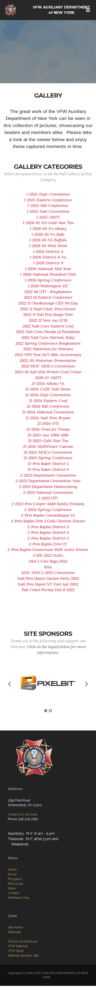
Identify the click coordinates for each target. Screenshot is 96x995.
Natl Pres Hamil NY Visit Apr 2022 (48, 584)
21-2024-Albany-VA (48, 383)
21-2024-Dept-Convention (48, 394)
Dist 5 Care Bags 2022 (48, 561)
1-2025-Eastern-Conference (48, 200)
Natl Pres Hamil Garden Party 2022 (48, 578)
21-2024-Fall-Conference (48, 406)
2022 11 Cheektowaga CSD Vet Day (48, 303)
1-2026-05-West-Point (48, 245)
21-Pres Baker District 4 (48, 469)
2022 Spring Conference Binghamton (48, 343)
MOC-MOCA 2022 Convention (48, 572)
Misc (48, 567)
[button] (9, 684)
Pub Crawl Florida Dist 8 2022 (48, 589)
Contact (13, 893)
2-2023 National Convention (48, 492)
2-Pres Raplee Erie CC (48, 544)
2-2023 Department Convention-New (48, 480)
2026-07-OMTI (48, 377)
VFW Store (16, 951)
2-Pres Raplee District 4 (48, 532)
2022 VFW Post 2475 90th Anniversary (48, 354)
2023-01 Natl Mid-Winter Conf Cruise (48, 371)
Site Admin (15, 927)
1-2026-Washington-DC (48, 286)
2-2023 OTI (48, 498)
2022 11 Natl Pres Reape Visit (48, 314)
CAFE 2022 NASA (48, 555)
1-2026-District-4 (48, 251)
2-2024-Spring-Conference (48, 509)
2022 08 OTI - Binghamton (48, 291)
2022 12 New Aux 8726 (48, 320)
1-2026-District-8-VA (48, 257)
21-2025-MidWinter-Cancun (48, 446)
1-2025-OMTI (48, 217)
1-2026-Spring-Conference (48, 280)
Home (12, 869)
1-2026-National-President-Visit (48, 274)
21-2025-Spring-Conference (48, 457)
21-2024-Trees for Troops (48, 429)
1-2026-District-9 (48, 263)
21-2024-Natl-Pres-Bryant (48, 417)
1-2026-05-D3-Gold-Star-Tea (48, 222)
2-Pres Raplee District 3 (48, 526)
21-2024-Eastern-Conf (48, 400)
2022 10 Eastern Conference (48, 297)
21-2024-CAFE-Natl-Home (48, 389)
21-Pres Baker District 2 (48, 463)
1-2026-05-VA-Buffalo (48, 240)
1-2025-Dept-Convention (48, 194)
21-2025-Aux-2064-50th (48, 435)
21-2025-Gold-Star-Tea (48, 440)
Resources (15, 883)
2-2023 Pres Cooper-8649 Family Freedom (48, 503)
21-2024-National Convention (48, 412)
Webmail (14, 932)
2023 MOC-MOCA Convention (48, 366)
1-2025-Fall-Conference (48, 205)
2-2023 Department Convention (48, 475)
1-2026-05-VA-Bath (48, 234)
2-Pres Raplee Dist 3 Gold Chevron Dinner (48, 521)
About (12, 874)
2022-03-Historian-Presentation (48, 360)
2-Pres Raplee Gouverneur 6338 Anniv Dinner (48, 549)
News (12, 888)
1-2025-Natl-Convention (48, 211)
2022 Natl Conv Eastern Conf (48, 326)
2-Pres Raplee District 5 (48, 538)
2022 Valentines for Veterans (48, 348)
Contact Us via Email (22, 814)
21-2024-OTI (48, 423)
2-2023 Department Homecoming (48, 486)
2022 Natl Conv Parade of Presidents (48, 331)
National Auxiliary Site (23, 955)
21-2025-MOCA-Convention (48, 452)
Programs (15, 879)
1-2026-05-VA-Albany (48, 228)
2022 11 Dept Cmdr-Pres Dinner (48, 309)
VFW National (18, 946)
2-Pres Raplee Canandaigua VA (48, 515)
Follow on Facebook (23, 941)
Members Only (18, 897)
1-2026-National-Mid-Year (48, 268)
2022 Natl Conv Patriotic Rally (48, 337)
